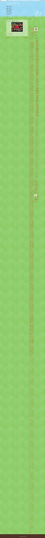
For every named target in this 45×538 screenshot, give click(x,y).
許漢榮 (30, 208)
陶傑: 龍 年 (35, 187)
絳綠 (32, 248)
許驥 (32, 209)
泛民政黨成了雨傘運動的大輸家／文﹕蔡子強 (37, 91)
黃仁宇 (32, 253)
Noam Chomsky (30, 476)
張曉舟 (31, 192)
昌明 (30, 121)
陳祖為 (32, 222)
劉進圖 (31, 296)
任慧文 (30, 65)
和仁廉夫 (30, 119)
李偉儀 (30, 103)
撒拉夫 (31, 300)
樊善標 (30, 301)
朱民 (32, 72)
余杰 (30, 86)
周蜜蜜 (31, 118)
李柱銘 (31, 101)
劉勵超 (30, 299)
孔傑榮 (31, 47)
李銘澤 (32, 105)
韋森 (29, 158)
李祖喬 (31, 102)
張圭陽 (32, 181)
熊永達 (30, 286)
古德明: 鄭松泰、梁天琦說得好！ (36, 182)
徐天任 (32, 164)
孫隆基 (31, 162)
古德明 (31, 59)
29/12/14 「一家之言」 (37, 103)
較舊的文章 (26, 37)
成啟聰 (30, 72)
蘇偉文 (31, 352)
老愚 (32, 77)
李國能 (32, 103)
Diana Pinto (31, 398)
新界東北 (31, 266)
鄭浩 (30, 316)
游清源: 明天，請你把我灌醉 (37, 63)
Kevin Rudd (32, 442)
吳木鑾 (31, 89)
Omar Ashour (30, 479)
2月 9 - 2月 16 (37, 169)
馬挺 (30, 174)
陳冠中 (29, 220)
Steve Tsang (31, 509)
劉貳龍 (29, 296)
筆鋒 (30, 248)
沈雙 (31, 112)
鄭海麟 (32, 316)
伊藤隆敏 (32, 65)
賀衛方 (32, 249)
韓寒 (31, 342)
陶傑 (32, 234)
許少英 (30, 206)
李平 (31, 97)
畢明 (32, 201)
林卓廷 (30, 130)
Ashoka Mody (32, 371)
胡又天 (32, 153)
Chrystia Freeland (30, 388)
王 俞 (29, 51)
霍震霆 (31, 332)
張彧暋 (31, 185)
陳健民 (32, 223)
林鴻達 (32, 136)
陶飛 (30, 234)
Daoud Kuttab (30, 391)
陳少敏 (31, 215)
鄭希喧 (32, 314)
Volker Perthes (32, 522)
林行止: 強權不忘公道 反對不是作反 (36, 184)
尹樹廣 (32, 45)
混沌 (35, 31)
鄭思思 (31, 315)
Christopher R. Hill (31, 387)
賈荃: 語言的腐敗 (37, 83)
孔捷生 (32, 46)
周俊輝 (30, 117)
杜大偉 (31, 108)
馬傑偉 (31, 175)
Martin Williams (31, 458)
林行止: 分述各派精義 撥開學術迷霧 (37, 66)
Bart (32, 375)
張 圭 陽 (30, 179)
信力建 (30, 143)
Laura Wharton (32, 444)
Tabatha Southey (31, 511)
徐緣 (29, 167)
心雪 (31, 48)
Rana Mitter (30, 486)
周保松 (32, 117)
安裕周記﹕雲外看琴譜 (37, 47)
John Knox (32, 429)
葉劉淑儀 (31, 278)
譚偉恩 (30, 348)
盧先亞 (31, 324)
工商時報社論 (31, 43)
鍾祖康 (32, 340)
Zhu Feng (32, 528)
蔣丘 (30, 309)
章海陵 (31, 237)
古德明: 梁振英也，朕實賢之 (37, 94)
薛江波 (30, 335)
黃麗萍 (32, 264)
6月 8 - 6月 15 (37, 154)
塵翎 (31, 285)
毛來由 (32, 50)
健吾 (31, 176)
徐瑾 (32, 166)
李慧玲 (32, 106)
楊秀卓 (30, 269)
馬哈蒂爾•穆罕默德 (31, 172)
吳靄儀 (32, 93)
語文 (32, 288)
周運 (29, 118)
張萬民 (31, 189)
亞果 (31, 114)
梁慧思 (32, 199)
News (30, 474)
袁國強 (29, 170)
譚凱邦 (32, 348)
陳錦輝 (32, 231)
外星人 (30, 62)
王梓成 (32, 54)
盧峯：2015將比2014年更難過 (37, 52)
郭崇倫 (30, 212)
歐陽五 (32, 301)
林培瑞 (31, 133)
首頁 (17, 37)
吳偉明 (31, 91)
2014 (35, 38)
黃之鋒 (30, 253)
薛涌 (32, 335)
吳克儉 (32, 89)
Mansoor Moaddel (30, 451)
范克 (32, 156)
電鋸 (29, 285)
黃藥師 (31, 264)
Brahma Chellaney (31, 381)
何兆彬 (32, 80)
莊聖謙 (30, 204)
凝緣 (30, 322)
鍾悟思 (30, 340)
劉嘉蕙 (32, 297)
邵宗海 (31, 139)
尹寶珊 (30, 46)
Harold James (32, 410)
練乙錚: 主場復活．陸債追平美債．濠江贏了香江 (37, 115)
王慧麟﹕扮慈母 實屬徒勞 (37, 113)
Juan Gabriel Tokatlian (31, 437)
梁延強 (31, 195)
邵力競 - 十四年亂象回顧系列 (31, 532)
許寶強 (30, 209)
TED (30, 513)
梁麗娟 (32, 200)
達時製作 (31, 283)
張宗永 (31, 183)
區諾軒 (31, 177)
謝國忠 (32, 337)
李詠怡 (32, 104)
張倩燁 (32, 184)
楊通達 (31, 270)
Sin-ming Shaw (31, 504)
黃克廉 (30, 256)
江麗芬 (30, 75)
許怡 (32, 206)
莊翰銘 (32, 204)
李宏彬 (32, 99)
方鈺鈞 (31, 49)
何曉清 (31, 84)
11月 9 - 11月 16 (37, 128)
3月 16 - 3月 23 (37, 163)
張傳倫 (32, 188)
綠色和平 (32, 287)
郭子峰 (30, 210)
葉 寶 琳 (32, 274)
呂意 (31, 95)
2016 (35, 36)
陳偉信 (30, 223)
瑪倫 (32, 286)
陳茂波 (31, 221)
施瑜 (31, 149)
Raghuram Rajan (30, 485)
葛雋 (30, 280)
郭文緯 (32, 210)
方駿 (30, 50)
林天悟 (32, 127)
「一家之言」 (30, 34)
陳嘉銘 (31, 229)
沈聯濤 (29, 112)
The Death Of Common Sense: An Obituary (36, 202)
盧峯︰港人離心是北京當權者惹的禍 (37, 109)
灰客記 (32, 75)
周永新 (31, 116)
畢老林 (31, 201)
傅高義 (30, 239)
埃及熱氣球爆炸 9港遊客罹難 (37, 189)
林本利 (30, 128)
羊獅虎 (30, 77)
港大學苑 (32, 243)
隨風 (29, 332)
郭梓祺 (32, 212)
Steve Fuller (32, 508)
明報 (32, 121)
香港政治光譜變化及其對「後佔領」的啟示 (37, 56)
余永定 (31, 85)
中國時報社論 (31, 44)
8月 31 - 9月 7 (37, 144)
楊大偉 (31, 268)
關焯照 (30, 350)
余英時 (32, 87)
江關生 (32, 74)
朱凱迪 (31, 73)
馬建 (30, 173)
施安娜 (29, 149)
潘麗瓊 (30, 305)
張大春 (30, 180)
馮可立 (31, 251)
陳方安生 (31, 216)
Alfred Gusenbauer (31, 360)
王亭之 (32, 53)
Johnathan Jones (30, 431)
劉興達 (32, 298)
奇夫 (32, 119)
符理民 (32, 202)
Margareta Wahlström (31, 453)
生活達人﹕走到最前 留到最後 (37, 41)
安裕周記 (32, 71)
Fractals (30, 404)
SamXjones (32, 496)
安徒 (31, 70)
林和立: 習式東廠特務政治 (37, 85)
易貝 (31, 124)
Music (32, 471)
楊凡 (29, 268)
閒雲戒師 (31, 250)
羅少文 (29, 344)
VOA (29, 522)
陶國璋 (32, 234)
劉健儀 (31, 295)
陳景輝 (32, 226)
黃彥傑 (29, 258)
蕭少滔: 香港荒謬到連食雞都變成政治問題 (37, 49)
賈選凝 (30, 282)
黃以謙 (30, 255)
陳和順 (31, 219)
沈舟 (31, 110)
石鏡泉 (31, 64)
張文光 (30, 181)
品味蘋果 (32, 146)
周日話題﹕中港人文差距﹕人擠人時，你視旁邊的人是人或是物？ (37, 44)
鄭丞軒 (32, 313)
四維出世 (32, 61)
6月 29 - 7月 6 (37, 149)
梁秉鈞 (32, 195)
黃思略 (31, 258)
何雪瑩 (31, 83)
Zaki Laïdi (31, 527)
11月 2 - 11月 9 (37, 130)
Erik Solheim (30, 403)
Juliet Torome (31, 438)
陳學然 (31, 231)
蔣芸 (32, 309)
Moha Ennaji (30, 467)
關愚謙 (32, 350)
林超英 (31, 134)
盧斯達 (30, 326)
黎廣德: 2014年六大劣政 (37, 86)
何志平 (29, 81)
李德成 (30, 106)
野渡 (32, 213)
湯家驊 (30, 245)
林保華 (31, 131)
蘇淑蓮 (32, 352)
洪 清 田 (32, 150)
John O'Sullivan (31, 430)
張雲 (30, 188)
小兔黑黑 (31, 41)
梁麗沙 (30, 200)
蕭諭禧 (30, 329)
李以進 (29, 97)
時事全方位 (32, 167)
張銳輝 (31, 191)
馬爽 (29, 175)
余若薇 (30, 87)
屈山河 (30, 120)
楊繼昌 (31, 272)
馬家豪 (32, 173)
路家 (32, 282)
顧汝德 (31, 355)
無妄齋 (32, 245)
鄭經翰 (31, 317)
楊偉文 (29, 270)
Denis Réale (30, 396)
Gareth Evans (30, 405)
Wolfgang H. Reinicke (31, 523)
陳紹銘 (32, 225)
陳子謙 (31, 214)
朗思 (30, 168)
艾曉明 (31, 78)
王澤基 (31, 56)
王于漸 (31, 51)
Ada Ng (32, 356)
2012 (35, 177)
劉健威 (29, 295)
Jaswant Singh (30, 423)
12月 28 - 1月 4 (37, 39)
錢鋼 (32, 331)
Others (29, 480)
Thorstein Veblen (30, 517)
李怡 (32, 100)
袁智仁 (31, 170)
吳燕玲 (30, 93)
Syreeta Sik (32, 510)
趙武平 (31, 290)
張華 (29, 187)
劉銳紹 (30, 298)
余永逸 (32, 85)
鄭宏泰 (30, 314)
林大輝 (31, 126)
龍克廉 (31, 333)
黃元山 (30, 254)
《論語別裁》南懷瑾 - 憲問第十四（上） (37, 101)
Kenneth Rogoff (30, 441)
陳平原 (32, 217)
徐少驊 (30, 165)
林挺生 (31, 132)
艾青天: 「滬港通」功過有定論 (37, 68)
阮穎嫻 (29, 114)
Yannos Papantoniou (31, 524)
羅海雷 (32, 346)
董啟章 (30, 281)
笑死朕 (32, 169)
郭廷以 (32, 211)
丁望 (31, 38)
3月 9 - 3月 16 (37, 164)
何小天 (30, 80)
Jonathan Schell (30, 433)
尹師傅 (31, 45)
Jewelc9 (31, 427)
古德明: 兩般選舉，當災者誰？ (36, 191)
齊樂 (32, 292)
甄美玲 (29, 287)
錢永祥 (32, 330)
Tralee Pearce (32, 519)
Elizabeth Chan (31, 402)
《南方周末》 (30, 30)
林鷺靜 (32, 137)
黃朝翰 (30, 262)
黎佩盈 (30, 319)
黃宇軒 (32, 255)
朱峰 (29, 73)
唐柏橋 (32, 160)
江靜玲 (30, 74)
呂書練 (29, 95)
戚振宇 (31, 193)
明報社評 (31, 122)
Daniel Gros (32, 390)
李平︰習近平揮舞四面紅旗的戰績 (37, 89)
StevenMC (30, 510)
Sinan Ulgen (30, 505)
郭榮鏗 (30, 213)
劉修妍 (30, 294)
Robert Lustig (30, 492)
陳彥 (31, 220)
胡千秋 (29, 154)
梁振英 (31, 197)
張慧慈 (29, 191)
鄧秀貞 (30, 311)
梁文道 (31, 194)
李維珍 (30, 105)
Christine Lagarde (30, 385)
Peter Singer (30, 483)
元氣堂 (32, 46)
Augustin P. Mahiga (31, 373)
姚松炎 (31, 147)
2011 (35, 178)
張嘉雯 (31, 190)
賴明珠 (30, 330)
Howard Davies (30, 414)
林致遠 (29, 132)
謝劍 (29, 338)
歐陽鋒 (32, 302)
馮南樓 (32, 251)
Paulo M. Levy (31, 481)
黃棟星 (32, 262)
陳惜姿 (32, 224)
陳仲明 (29, 218)
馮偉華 (30, 252)
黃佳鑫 (32, 256)
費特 (30, 249)
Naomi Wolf (31, 473)
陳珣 (30, 222)
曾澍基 (30, 243)
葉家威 (31, 276)
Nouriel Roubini (30, 477)
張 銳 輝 (32, 179)
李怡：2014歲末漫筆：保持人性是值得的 (37, 59)
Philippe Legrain (30, 484)
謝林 (30, 337)
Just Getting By (12, 3)
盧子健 (30, 323)
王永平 (31, 52)
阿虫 (32, 141)
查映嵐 (30, 150)
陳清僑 (30, 225)
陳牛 (31, 217)
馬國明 (32, 174)
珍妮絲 (30, 151)
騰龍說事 (31, 354)
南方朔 (32, 144)
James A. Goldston (31, 421)
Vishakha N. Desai (31, 521)
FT (32, 404)
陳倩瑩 (32, 221)
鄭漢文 (32, 317)
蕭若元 (31, 327)
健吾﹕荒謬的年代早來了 (37, 61)
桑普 (31, 168)
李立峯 (31, 98)
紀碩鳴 (32, 151)
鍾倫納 (30, 339)
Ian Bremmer (32, 415)
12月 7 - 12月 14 (37, 121)
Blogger (24, 536)
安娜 (30, 70)
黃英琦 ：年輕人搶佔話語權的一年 (37, 70)
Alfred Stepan (30, 361)
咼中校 (30, 146)
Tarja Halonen (32, 512)
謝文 (31, 336)
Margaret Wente (30, 452)
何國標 (31, 82)
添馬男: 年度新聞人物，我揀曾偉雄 (37, 105)
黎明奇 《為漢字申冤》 (31, 320)
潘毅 (32, 304)
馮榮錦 (32, 252)
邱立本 (30, 138)
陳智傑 (31, 227)
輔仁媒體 (30, 292)
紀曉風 (31, 152)
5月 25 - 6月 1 (37, 157)
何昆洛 (31, 81)
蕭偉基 (32, 328)
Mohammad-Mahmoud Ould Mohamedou (31, 469)
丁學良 (31, 39)
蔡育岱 (31, 307)
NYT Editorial (31, 478)
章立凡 (29, 237)
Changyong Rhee (31, 382)
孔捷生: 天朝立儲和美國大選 (36, 193)
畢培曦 (30, 202)
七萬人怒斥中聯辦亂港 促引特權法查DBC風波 (36, 199)
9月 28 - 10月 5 (37, 138)
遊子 (29, 283)
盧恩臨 (32, 325)
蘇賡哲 (30, 353)
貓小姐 (32, 329)
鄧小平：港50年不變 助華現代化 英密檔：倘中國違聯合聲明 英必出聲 (37, 74)
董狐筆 (32, 280)
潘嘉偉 (30, 304)
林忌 (31, 129)
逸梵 (29, 250)
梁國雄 (31, 198)
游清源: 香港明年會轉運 (37, 107)
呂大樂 (31, 94)
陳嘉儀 (32, 229)
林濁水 (30, 136)
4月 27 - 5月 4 (37, 159)
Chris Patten (32, 384)
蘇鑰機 (32, 353)
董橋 (31, 281)
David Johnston (30, 394)
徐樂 (30, 166)
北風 (31, 58)
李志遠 (30, 100)
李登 (30, 104)
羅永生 (31, 344)
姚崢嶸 (31, 148)
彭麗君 (32, 241)
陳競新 (31, 233)
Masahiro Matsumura (31, 459)
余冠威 (32, 86)
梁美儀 (31, 196)
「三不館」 (30, 35)
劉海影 (32, 294)
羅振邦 (30, 346)
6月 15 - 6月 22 (37, 153)
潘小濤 (30, 303)
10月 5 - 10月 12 (37, 136)
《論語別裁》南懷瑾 (31, 33)
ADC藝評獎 (30, 357)
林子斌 (32, 126)
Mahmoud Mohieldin (31, 450)
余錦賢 (29, 88)
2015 (35, 37)
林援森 (29, 134)
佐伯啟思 (31, 79)
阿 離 (30, 141)
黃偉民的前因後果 (31, 260)
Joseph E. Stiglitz (31, 436)
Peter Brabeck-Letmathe (31, 482)
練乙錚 (32, 305)
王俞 (30, 54)
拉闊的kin (32, 120)
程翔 (32, 246)
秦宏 (30, 169)
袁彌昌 (31, 171)
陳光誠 (31, 218)
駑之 (32, 318)
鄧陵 (32, 311)
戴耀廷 (31, 334)
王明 (31, 53)
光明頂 (30, 66)
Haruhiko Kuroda (31, 411)
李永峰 (29, 98)
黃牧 (30, 257)
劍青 (32, 299)
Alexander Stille (30, 359)
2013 (35, 176)
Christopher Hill (30, 386)
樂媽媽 (32, 300)
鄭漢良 (30, 318)
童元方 (31, 247)
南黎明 (32, 145)
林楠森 (31, 135)
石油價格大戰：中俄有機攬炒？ (37, 54)
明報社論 (31, 123)
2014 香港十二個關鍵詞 (37, 81)
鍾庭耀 (32, 339)
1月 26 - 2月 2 (37, 172)
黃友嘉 (32, 254)
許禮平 (32, 208)
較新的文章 (8, 37)
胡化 (31, 154)
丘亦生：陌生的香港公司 (37, 111)
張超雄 (32, 187)
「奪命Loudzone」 (10, 34)
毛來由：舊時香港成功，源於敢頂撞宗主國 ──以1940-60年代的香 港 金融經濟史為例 (37, 97)
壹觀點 (31, 241)
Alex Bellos (31, 358)
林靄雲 (30, 137)
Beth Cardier (32, 377)
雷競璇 (32, 284)
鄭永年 (30, 313)
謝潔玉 (31, 338)
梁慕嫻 (31, 199)
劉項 (30, 297)
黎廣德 (30, 321)
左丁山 (32, 62)
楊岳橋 (32, 269)
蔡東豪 (29, 307)
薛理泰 (29, 336)
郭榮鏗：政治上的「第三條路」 (37, 79)
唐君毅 (31, 160)
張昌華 (32, 183)
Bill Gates (31, 378)
